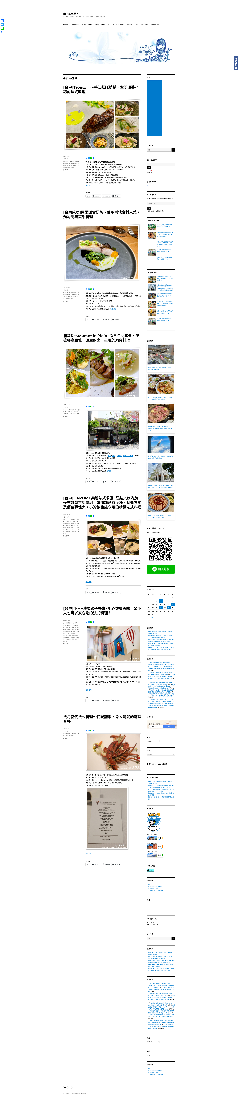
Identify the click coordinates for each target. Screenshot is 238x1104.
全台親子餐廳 (66, 623)
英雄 (113, 455)
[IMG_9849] (113, 644)
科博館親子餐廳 (70, 639)
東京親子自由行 (87, 25)
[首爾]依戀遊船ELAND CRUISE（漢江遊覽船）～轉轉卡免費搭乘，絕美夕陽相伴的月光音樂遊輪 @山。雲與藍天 (161, 701)
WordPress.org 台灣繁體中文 (156, 890)
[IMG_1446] (113, 752)
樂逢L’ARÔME (128, 455)
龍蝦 (67, 735)
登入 (149, 884)
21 (168, 608)
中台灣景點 (75, 25)
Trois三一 (65, 161)
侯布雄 (67, 521)
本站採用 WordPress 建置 (79, 1093)
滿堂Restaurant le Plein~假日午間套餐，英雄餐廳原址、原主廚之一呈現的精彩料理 (101, 338)
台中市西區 (75, 627)
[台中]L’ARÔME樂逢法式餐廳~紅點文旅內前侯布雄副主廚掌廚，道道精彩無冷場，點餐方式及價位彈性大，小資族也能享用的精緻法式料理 (102, 502)
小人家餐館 (75, 635)
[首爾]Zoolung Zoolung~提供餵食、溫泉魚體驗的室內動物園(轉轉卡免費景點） (161, 705)
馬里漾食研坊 (69, 298)
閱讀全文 (88, 185)
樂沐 (109, 455)
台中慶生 (65, 523)
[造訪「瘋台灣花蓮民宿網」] (161, 855)
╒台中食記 (66, 159)
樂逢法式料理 (71, 527)
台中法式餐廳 (71, 525)
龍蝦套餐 (71, 735)
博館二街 (68, 627)
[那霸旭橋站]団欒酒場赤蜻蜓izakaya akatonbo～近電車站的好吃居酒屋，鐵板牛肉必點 (161, 686)
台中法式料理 (73, 161)
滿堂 (70, 413)
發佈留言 (65, 170)
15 (172, 604)
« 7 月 (152, 618)
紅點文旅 (68, 531)
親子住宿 (111, 25)
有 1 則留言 (66, 301)
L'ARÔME (66, 519)
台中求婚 (71, 523)
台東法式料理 (73, 292)
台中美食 (69, 412)
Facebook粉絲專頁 (141, 25)
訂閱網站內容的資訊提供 (155, 886)
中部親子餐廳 (66, 625)
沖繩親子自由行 (100, 25)
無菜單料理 (71, 167)
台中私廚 (65, 165)
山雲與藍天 (66, 637)
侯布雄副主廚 (74, 521)
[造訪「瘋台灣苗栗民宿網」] (161, 846)
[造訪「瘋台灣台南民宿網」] (161, 838)
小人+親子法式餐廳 (70, 633)
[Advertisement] (154, 108)
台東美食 (74, 294)
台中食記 (66, 25)
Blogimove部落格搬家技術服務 (228, 1103)
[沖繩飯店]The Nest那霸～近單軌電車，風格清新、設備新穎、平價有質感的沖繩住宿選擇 (161, 676)
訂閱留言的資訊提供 (153, 888)
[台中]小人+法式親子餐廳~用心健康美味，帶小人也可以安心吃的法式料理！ (102, 610)
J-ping (119, 455)
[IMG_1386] (113, 818)
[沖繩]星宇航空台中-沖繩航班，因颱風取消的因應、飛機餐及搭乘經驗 (161, 668)
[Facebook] (2, 21)
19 (160, 608)
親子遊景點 (120, 25)
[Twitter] (2, 24)
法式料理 (65, 413)
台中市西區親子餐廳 (68, 629)
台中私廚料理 (73, 165)
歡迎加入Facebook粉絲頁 (157, 764)
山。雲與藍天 (71, 14)
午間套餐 (71, 410)
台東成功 (65, 292)
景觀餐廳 (129, 25)
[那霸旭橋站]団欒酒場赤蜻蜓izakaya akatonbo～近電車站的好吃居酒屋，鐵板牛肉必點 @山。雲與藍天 (161, 664)
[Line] (2, 28)
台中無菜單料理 (73, 163)
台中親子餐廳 (71, 631)
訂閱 (149, 208)
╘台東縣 (65, 290)
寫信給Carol (155, 25)
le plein (65, 410)
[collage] (113, 538)
